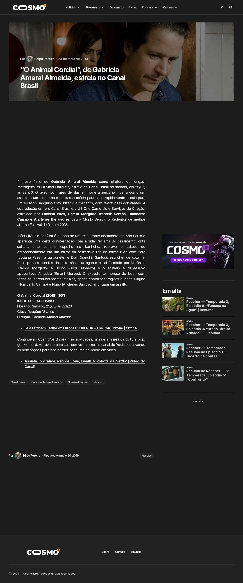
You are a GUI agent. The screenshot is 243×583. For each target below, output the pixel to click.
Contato (120, 552)
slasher (98, 382)
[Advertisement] (81, 142)
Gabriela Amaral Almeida (46, 382)
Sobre (105, 552)
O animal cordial (78, 382)
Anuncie (136, 552)
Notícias (147, 455)
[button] (222, 7)
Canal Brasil (18, 382)
